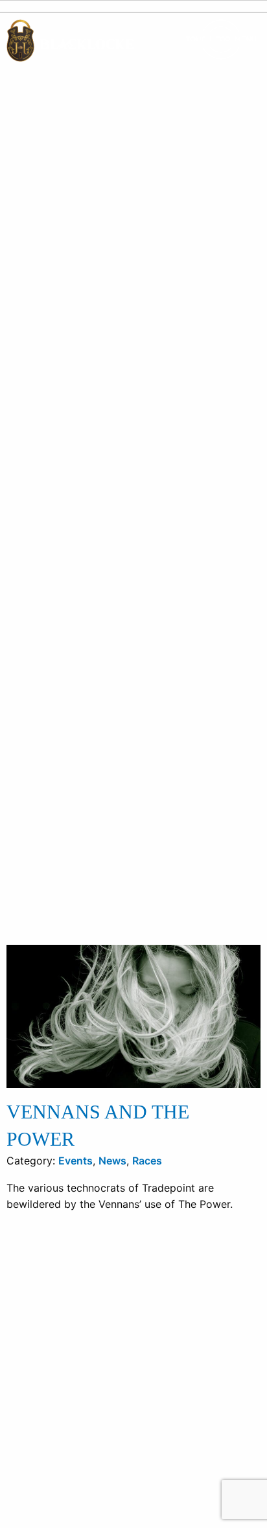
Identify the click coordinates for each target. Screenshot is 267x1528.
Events (75, 1183)
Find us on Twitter (65, 1403)
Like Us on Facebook (72, 1419)
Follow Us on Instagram (78, 1434)
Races (147, 1183)
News (112, 1183)
